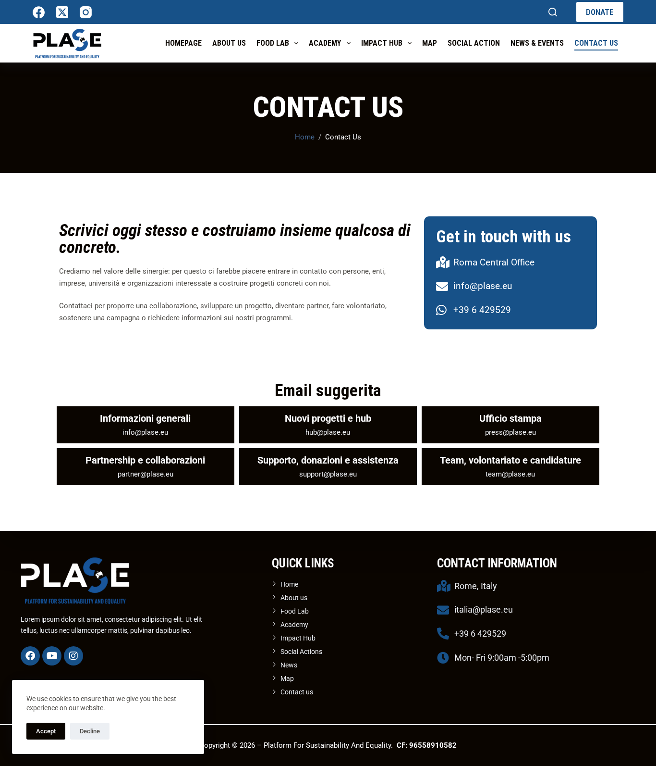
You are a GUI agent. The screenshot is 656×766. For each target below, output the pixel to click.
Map (429, 43)
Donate (600, 12)
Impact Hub (381, 43)
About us (229, 43)
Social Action (474, 43)
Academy (325, 43)
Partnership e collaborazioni (145, 460)
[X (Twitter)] (62, 12)
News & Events (537, 43)
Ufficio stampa (510, 418)
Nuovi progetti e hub (328, 418)
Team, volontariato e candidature (510, 460)
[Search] (552, 12)
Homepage (183, 43)
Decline (90, 731)
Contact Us (596, 43)
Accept (46, 731)
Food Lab (272, 43)
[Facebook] (39, 12)
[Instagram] (86, 12)
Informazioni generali (145, 418)
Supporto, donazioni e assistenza (328, 460)
